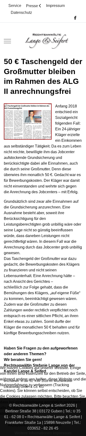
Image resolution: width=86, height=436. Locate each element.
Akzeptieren (18, 425)
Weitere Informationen (33, 433)
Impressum (62, 433)
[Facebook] (75, 18)
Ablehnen (53, 425)
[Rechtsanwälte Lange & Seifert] (46, 41)
